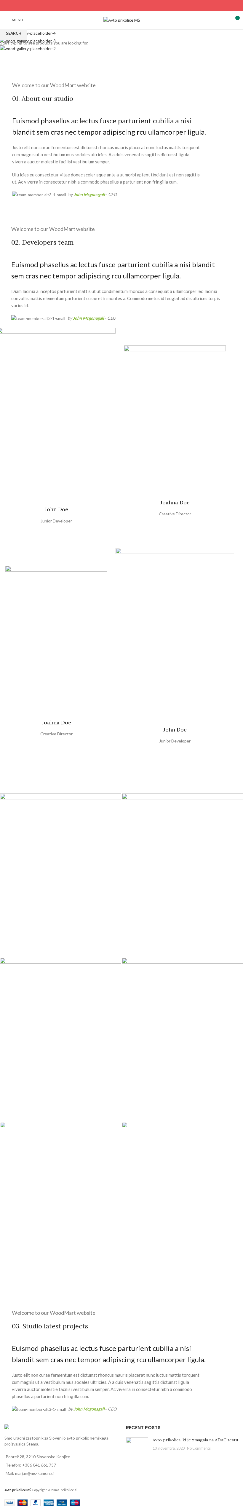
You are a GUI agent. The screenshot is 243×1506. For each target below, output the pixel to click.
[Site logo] (121, 19)
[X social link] (114, 5)
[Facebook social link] (106, 5)
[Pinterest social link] (121, 5)
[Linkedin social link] (129, 5)
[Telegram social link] (136, 5)
